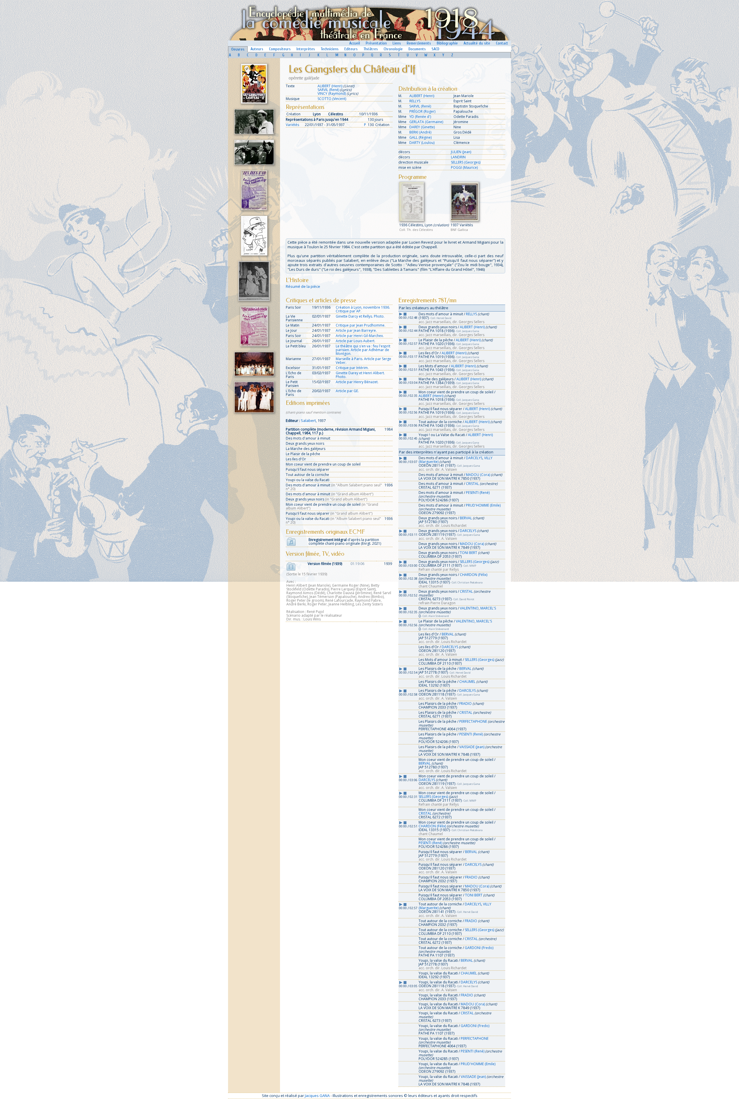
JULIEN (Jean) (461, 151)
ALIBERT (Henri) (330, 86)
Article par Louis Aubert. (355, 340)
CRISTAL (472, 483)
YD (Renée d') (420, 116)
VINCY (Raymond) (332, 93)
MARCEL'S (488, 608)
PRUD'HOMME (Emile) (483, 505)
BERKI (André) (420, 132)
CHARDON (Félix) (473, 574)
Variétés (292, 124)
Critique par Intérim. (352, 367)
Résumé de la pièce (303, 286)
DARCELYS (474, 457)
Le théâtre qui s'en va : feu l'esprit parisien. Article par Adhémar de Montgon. (363, 350)
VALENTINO (469, 608)
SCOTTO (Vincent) (332, 98)
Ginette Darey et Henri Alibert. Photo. (360, 374)
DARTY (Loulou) (421, 142)
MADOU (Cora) (478, 474)
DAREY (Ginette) (422, 127)
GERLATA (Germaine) (426, 121)
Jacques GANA (317, 1095)
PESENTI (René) (478, 492)
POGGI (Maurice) (464, 167)
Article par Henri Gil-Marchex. (360, 335)
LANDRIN (458, 157)
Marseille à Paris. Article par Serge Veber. (363, 360)
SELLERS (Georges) (465, 162)
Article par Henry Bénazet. (357, 381)
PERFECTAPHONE (473, 721)
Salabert (308, 420)
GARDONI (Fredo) (479, 947)
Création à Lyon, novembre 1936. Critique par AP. (363, 309)
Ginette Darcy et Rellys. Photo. (360, 316)
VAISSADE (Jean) (471, 746)
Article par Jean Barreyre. (356, 330)
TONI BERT (468, 552)
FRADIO (465, 703)
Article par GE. (347, 390)
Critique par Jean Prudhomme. (360, 325)
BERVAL (466, 518)
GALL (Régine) (420, 137)
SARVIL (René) (328, 89)
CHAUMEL (467, 681)
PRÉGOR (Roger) (422, 111)
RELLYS (414, 101)
